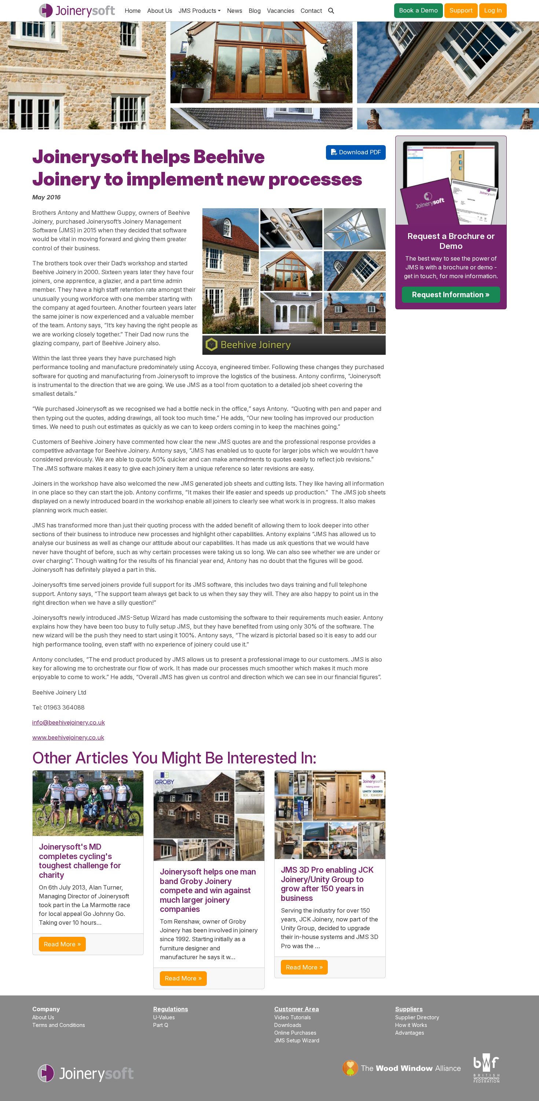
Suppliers (409, 1009)
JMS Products (197, 10)
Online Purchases (295, 1033)
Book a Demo (418, 10)
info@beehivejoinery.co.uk (68, 722)
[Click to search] (331, 10)
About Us (159, 10)
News (234, 10)
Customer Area (296, 1009)
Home (133, 10)
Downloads (287, 1025)
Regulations (170, 1009)
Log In (493, 10)
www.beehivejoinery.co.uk (68, 737)
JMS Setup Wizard (296, 1040)
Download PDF (359, 152)
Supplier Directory (417, 1017)
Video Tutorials (292, 1017)
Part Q (160, 1025)
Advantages (409, 1033)
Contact (311, 10)
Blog (255, 10)
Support (461, 10)
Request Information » (451, 294)
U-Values (164, 1017)
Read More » (62, 944)
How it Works (411, 1025)
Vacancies (280, 10)
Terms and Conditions (58, 1025)
